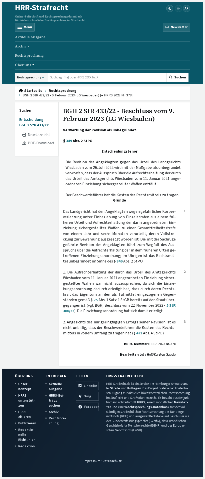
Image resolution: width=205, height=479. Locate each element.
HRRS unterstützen (26, 400)
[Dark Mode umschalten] (169, 8)
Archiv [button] (20, 46)
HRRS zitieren (24, 414)
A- (178, 8)
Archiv (53, 412)
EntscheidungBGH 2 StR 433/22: (34, 122)
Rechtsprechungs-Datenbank (147, 407)
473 (139, 333)
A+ (186, 8)
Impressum (92, 461)
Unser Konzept (25, 386)
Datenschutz (112, 461)
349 (69, 141)
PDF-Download (40, 143)
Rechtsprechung (29, 55)
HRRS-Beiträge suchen (56, 400)
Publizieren (27, 423)
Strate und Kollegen (125, 388)
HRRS (141, 402)
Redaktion (26, 446)
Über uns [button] (23, 64)
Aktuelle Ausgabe (30, 36)
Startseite (32, 91)
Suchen (25, 110)
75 (96, 300)
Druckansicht (38, 135)
